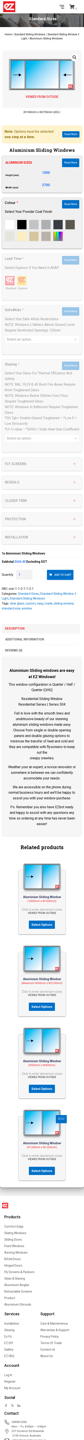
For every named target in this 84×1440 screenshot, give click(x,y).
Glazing (9, 1330)
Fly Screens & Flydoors (19, 1272)
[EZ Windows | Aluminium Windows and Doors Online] (11, 6)
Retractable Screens (18, 1291)
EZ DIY (8, 1343)
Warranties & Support (54, 1330)
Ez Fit (8, 1336)
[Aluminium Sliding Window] (42, 877)
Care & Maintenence (54, 1323)
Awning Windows (16, 1252)
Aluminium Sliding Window (42, 897)
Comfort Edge (13, 1226)
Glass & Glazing (14, 1278)
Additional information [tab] (24, 639)
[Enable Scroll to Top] (75, 1417)
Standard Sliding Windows (29, 34)
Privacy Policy (49, 1336)
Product (9, 1298)
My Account (12, 1388)
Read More (70, 134)
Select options (41, 924)
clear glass (17, 603)
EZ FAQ (9, 1356)
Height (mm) (12, 175)
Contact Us (47, 1349)
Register (10, 1381)
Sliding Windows (15, 1233)
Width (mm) (11, 187)
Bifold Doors (12, 1259)
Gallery (9, 1349)
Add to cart (62, 574)
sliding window (63, 603)
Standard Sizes (28, 593)
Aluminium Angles (16, 1285)
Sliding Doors (13, 1239)
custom (30, 603)
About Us (46, 1356)
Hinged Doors (13, 1265)
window (27, 608)
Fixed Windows (14, 1246)
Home (8, 34)
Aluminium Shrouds (17, 1304)
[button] (74, 57)
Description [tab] (15, 628)
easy (40, 603)
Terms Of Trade (51, 1343)
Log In (8, 1375)
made (49, 603)
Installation (11, 1323)
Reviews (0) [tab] (13, 650)
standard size (11, 608)
